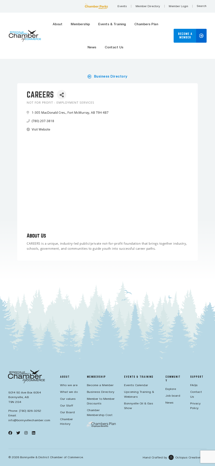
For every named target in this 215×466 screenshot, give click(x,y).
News (92, 47)
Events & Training (112, 24)
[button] (190, 36)
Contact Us (114, 47)
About (58, 24)
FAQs (194, 385)
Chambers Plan (146, 24)
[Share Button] (61, 94)
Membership (80, 24)
